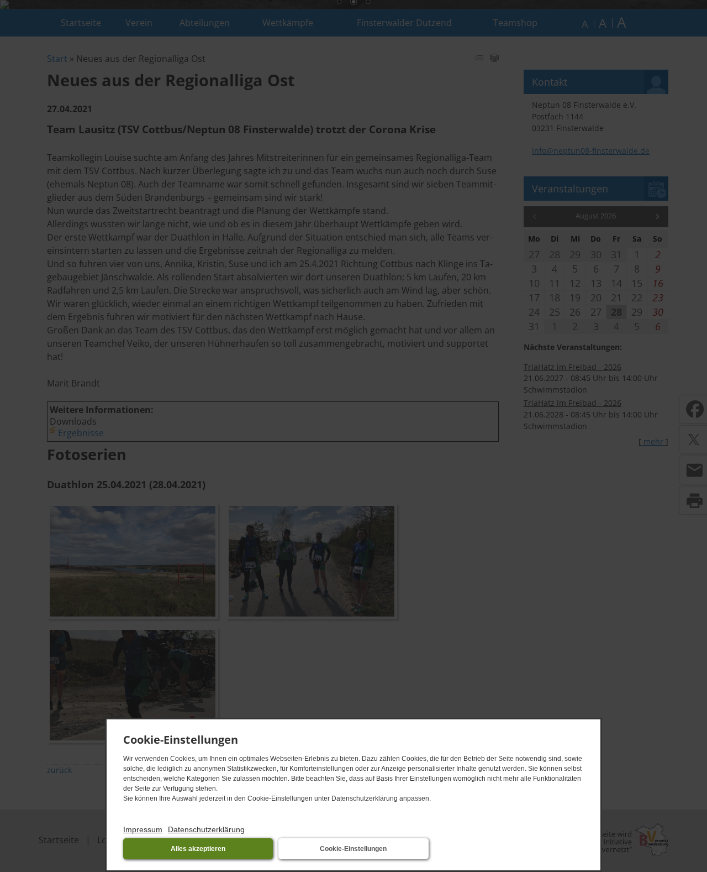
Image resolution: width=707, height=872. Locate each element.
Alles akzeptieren (198, 849)
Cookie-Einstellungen (353, 849)
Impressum (142, 829)
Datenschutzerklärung (206, 829)
